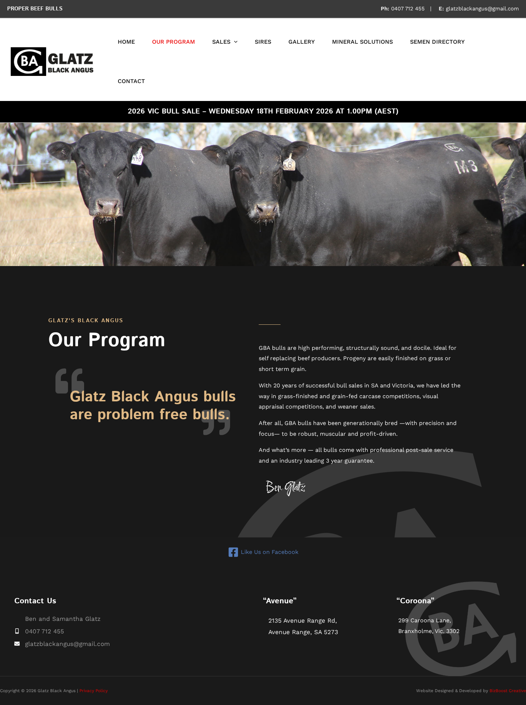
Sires (263, 41)
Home (126, 41)
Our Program (173, 41)
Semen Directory (437, 41)
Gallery (301, 41)
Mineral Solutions (362, 41)
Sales (221, 41)
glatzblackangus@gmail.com (482, 8)
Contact (131, 81)
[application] (234, 42)
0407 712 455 (408, 8)
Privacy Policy (93, 690)
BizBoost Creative (508, 690)
